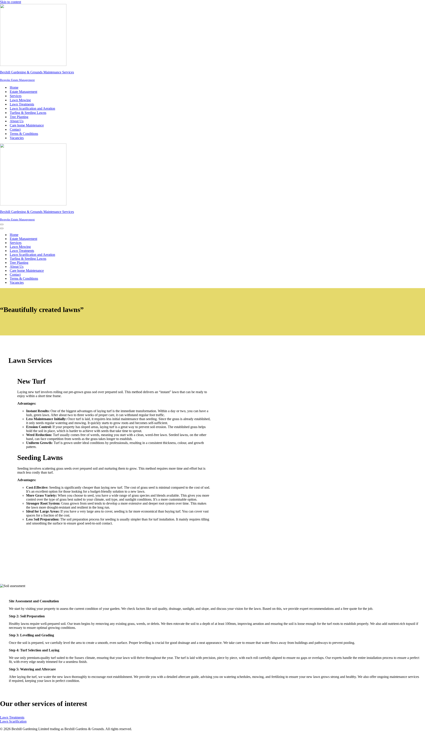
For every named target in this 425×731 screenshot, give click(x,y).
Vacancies (17, 138)
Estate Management (23, 92)
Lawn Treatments (22, 104)
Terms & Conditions (24, 134)
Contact (15, 129)
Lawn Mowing (20, 100)
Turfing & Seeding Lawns (28, 113)
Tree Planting (19, 117)
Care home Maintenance (27, 125)
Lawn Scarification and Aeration (32, 108)
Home (14, 87)
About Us (16, 121)
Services (15, 96)
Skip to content (10, 2)
